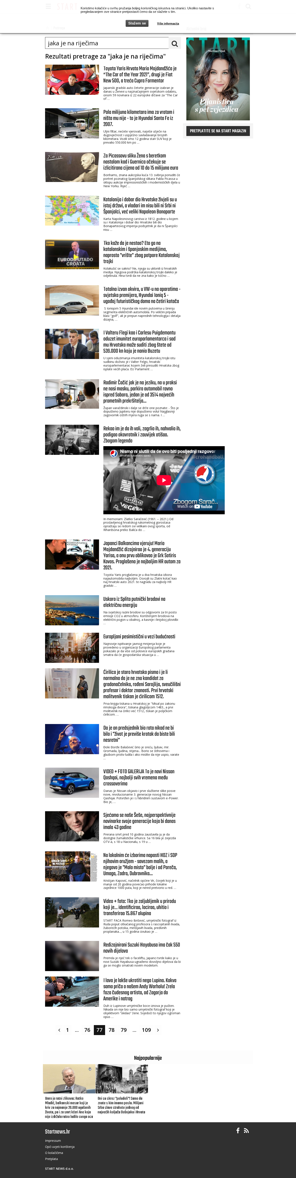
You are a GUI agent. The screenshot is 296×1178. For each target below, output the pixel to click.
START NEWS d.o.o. (59, 1169)
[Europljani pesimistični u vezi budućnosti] (72, 648)
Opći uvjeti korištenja (60, 1147)
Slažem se (137, 23)
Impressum (53, 1141)
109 (146, 1029)
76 (87, 1029)
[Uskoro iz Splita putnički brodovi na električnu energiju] (72, 610)
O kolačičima (54, 1153)
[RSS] (246, 1131)
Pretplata (51, 1159)
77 (99, 1029)
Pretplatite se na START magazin (218, 131)
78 (112, 1029)
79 (124, 1029)
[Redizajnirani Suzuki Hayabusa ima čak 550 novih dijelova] (72, 956)
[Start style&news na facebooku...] (238, 1131)
